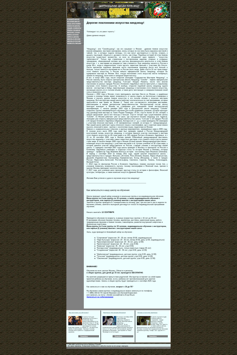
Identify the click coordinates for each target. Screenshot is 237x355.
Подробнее (84, 336)
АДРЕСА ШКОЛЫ (73, 37)
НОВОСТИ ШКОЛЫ (73, 26)
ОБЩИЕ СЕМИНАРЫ (74, 28)
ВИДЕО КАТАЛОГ (73, 34)
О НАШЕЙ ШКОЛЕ (73, 19)
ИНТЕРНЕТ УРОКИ (73, 32)
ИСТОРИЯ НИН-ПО (73, 21)
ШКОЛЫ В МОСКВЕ (74, 39)
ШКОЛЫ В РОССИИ (74, 41)
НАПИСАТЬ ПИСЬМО (74, 43)
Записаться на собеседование (100, 297)
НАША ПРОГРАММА (74, 23)
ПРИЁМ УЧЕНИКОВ (73, 30)
